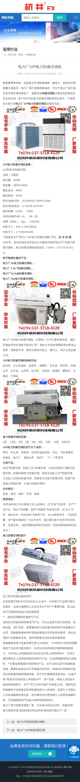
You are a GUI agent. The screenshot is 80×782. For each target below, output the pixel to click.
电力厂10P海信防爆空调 (31, 730)
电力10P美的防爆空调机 (31, 721)
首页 (21, 54)
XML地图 (47, 771)
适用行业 (31, 54)
